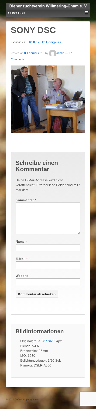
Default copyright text (26, 399)
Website (22, 276)
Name (20, 241)
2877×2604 (49, 341)
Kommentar (26, 200)
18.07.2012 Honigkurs (44, 42)
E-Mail (20, 259)
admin (60, 53)
